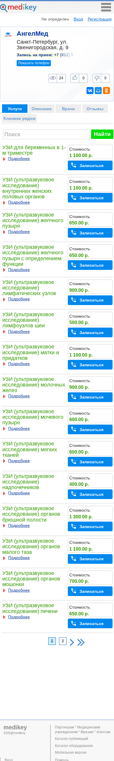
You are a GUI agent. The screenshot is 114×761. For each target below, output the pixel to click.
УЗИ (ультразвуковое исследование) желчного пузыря (32, 220)
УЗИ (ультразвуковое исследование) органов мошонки (31, 578)
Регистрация (100, 19)
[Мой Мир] (98, 90)
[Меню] (106, 9)
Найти (102, 134)
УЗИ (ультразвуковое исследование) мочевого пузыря (32, 416)
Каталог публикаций (71, 739)
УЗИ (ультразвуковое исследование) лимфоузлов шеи (28, 319)
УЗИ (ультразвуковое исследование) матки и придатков (30, 352)
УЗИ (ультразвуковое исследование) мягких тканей (29, 449)
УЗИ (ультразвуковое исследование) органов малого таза (31, 546)
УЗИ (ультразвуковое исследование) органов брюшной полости (31, 513)
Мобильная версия (71, 752)
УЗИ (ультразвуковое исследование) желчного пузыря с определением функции (32, 255)
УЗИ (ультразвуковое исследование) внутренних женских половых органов (28, 188)
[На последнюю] (80, 642)
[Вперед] (72, 642)
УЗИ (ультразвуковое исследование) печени (30, 608)
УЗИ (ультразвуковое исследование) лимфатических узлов (29, 287)
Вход (78, 19)
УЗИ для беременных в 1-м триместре (34, 150)
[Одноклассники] (106, 90)
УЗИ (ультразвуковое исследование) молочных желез (33, 384)
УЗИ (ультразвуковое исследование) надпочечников (28, 481)
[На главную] (18, 10)
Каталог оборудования (74, 746)
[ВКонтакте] (90, 90)
